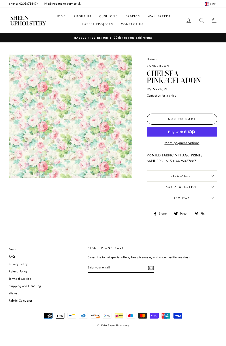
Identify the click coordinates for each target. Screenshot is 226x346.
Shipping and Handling (25, 286)
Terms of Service (20, 278)
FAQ (12, 256)
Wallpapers (159, 16)
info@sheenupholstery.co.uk (62, 3)
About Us (82, 16)
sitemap (14, 293)
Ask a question (182, 187)
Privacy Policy (18, 264)
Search (13, 249)
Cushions (108, 16)
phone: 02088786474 (23, 3)
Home (61, 16)
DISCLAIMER (182, 176)
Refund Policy (18, 271)
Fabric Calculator (20, 300)
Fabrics (133, 16)
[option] (113, 37)
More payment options (181, 142)
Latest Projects (97, 24)
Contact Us (132, 24)
